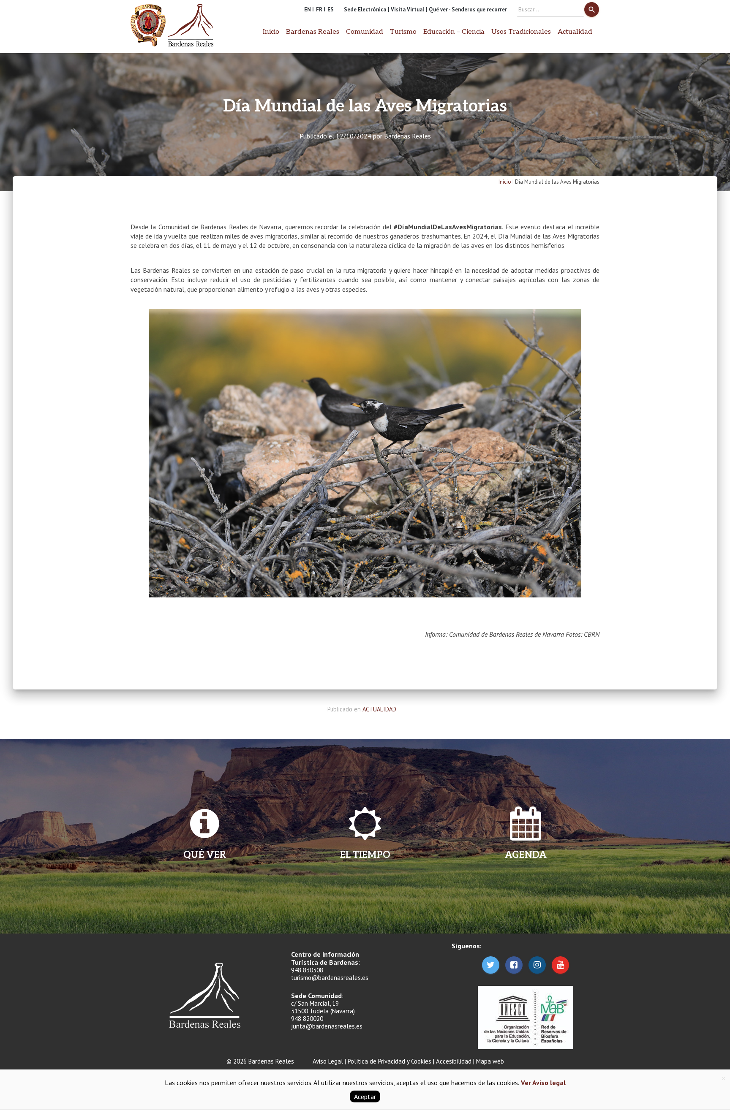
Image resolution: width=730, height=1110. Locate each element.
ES (330, 9)
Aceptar (365, 1096)
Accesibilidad (453, 1061)
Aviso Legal (328, 1061)
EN (307, 9)
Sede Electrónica (365, 9)
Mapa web (490, 1061)
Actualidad (575, 32)
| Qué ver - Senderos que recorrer (466, 9)
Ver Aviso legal (542, 1082)
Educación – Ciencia (454, 32)
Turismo (403, 32)
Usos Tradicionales (521, 32)
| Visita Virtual (406, 9)
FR (319, 9)
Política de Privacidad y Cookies (389, 1061)
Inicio (271, 32)
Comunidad (364, 32)
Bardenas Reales (407, 136)
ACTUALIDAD (379, 709)
